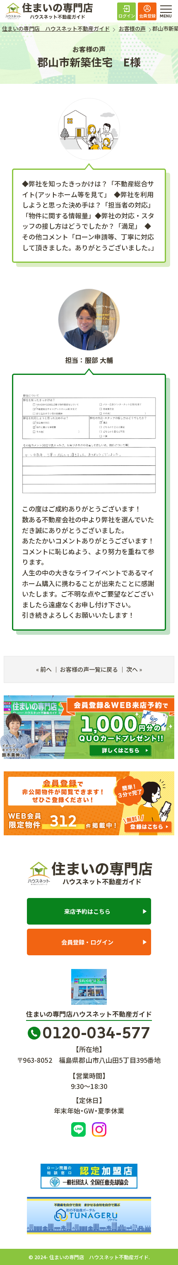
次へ (132, 669)
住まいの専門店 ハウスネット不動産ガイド (56, 11)
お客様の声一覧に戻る (89, 669)
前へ (46, 669)
